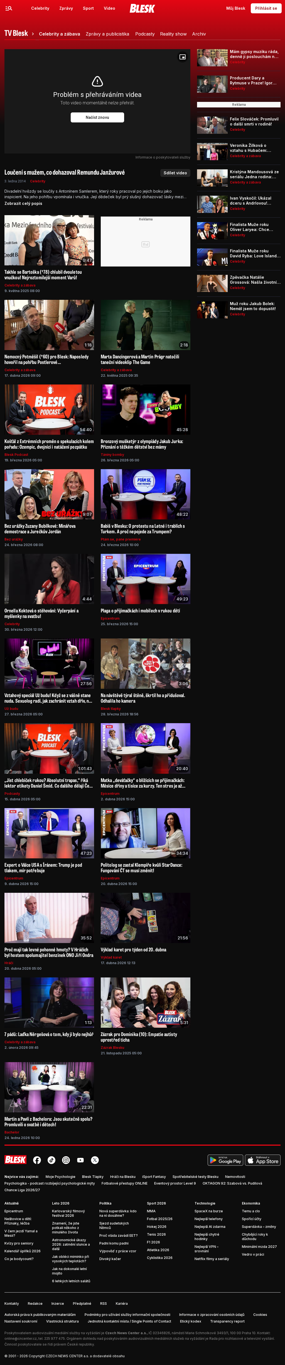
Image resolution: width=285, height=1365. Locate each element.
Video (109, 8)
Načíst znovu (97, 117)
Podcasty (12, 793)
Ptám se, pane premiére (121, 539)
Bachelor (11, 1132)
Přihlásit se (266, 8)
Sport (88, 8)
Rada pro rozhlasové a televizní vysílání (241, 1338)
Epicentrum (110, 618)
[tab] (20, 34)
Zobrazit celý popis (23, 203)
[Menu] (8, 8)
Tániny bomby (112, 455)
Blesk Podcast (16, 455)
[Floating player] (182, 56)
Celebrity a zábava (19, 285)
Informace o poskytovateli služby (163, 157)
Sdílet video (175, 172)
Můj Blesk (235, 8)
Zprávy (66, 8)
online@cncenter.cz (20, 1338)
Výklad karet (111, 957)
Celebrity (40, 8)
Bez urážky (13, 539)
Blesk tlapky (111, 709)
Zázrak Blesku (112, 1047)
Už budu (11, 709)
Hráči (8, 963)
